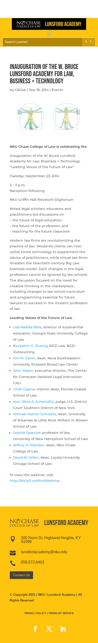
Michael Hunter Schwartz (34, 414)
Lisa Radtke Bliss (27, 327)
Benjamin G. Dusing (30, 346)
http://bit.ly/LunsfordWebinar (35, 480)
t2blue (20, 90)
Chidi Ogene (24, 389)
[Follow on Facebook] (35, 629)
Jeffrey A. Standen (28, 445)
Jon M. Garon (24, 358)
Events (57, 90)
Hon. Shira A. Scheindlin (33, 401)
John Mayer (23, 370)
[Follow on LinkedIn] (63, 629)
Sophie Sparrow (27, 432)
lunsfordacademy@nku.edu (44, 552)
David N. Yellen (26, 457)
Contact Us (21, 575)
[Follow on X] (49, 629)
